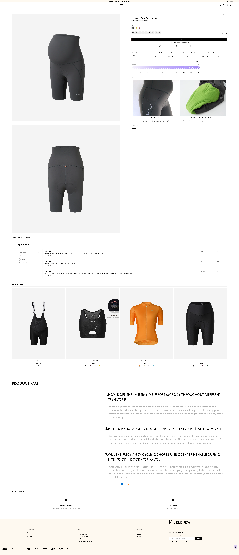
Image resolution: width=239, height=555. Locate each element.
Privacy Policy (140, 288)
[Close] (143, 262)
